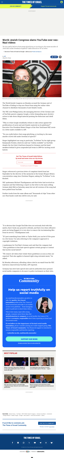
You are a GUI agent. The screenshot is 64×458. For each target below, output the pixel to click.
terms (36, 165)
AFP (5, 56)
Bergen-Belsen (6, 415)
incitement (49, 414)
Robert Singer (15, 415)
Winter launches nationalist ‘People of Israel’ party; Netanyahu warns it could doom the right (14, 369)
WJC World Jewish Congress (29, 414)
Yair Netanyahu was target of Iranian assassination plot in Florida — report (40, 368)
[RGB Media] (28, 451)
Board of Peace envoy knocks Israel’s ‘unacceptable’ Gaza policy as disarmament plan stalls (42, 386)
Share (55, 57)
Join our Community (15, 6)
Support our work (29, 339)
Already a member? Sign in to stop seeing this (29, 343)
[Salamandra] (40, 451)
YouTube (18, 414)
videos (42, 415)
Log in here (51, 426)
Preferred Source (36, 51)
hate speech (27, 415)
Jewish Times (12, 414)
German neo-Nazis (41, 414)
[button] (61, 2)
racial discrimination (35, 415)
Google (21, 415)
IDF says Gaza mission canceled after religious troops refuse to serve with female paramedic (16, 386)
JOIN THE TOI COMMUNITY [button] (47, 423)
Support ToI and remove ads (48, 6)
